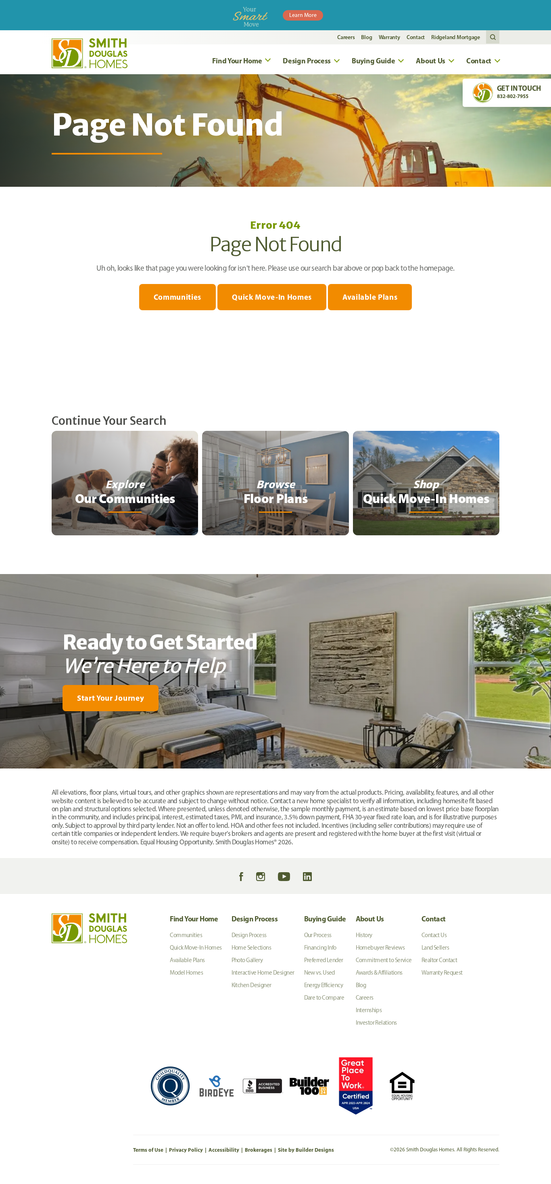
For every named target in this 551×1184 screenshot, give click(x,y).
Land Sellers (435, 947)
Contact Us (434, 935)
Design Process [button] (307, 60)
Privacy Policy (186, 1149)
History (364, 935)
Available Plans (369, 297)
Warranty (389, 37)
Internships (369, 1010)
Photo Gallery (247, 960)
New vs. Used (319, 972)
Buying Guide (325, 918)
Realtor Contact (439, 960)
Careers (346, 37)
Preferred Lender (323, 960)
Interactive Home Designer (263, 972)
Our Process (318, 935)
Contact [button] (478, 60)
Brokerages (258, 1149)
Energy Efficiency (323, 985)
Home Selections (251, 947)
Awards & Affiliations (379, 972)
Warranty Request (442, 972)
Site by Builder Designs (306, 1149)
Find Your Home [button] (237, 60)
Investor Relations (376, 1022)
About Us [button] (430, 60)
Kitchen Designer (251, 985)
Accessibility (224, 1149)
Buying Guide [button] (373, 60)
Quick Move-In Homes (272, 297)
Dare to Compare (324, 997)
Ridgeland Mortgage (455, 37)
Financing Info (320, 947)
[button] (492, 37)
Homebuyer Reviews (380, 947)
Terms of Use (148, 1149)
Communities (177, 297)
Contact (416, 37)
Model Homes (186, 972)
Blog (366, 37)
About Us (370, 918)
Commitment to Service (384, 960)
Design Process (255, 918)
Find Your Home (194, 918)
